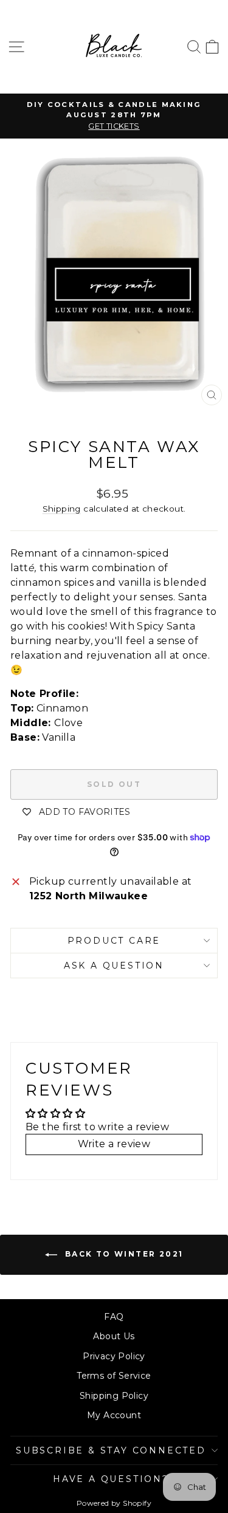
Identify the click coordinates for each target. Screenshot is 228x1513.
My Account (114, 1415)
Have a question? (111, 1479)
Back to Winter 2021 (123, 1253)
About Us (113, 1336)
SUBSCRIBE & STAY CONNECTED (111, 1450)
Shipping (62, 508)
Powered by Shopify (114, 1503)
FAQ (113, 1316)
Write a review (114, 1144)
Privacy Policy (114, 1356)
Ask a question (114, 965)
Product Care (114, 940)
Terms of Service (114, 1375)
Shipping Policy (114, 1395)
